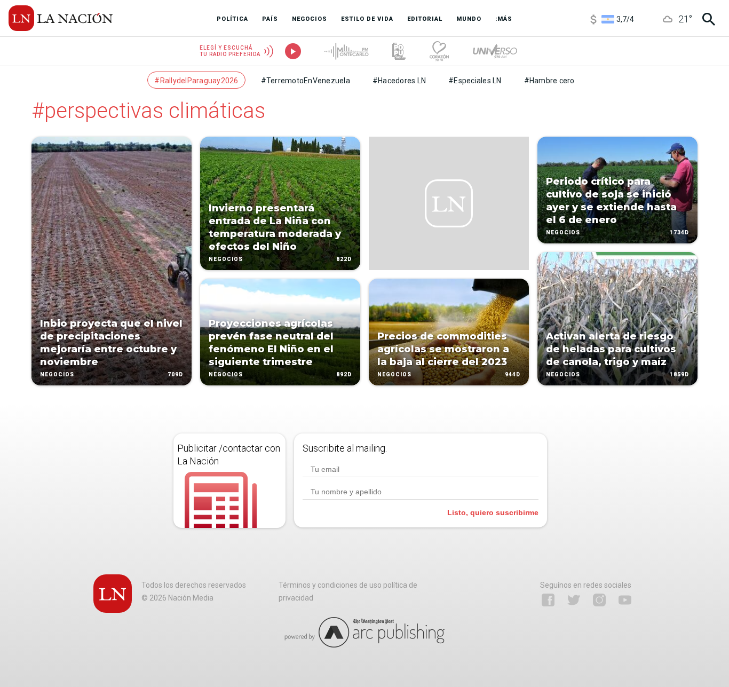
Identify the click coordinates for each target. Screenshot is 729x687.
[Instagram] (599, 600)
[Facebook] (548, 600)
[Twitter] (573, 600)
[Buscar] (708, 19)
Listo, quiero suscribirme (492, 512)
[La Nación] (61, 18)
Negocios (57, 374)
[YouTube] (624, 600)
